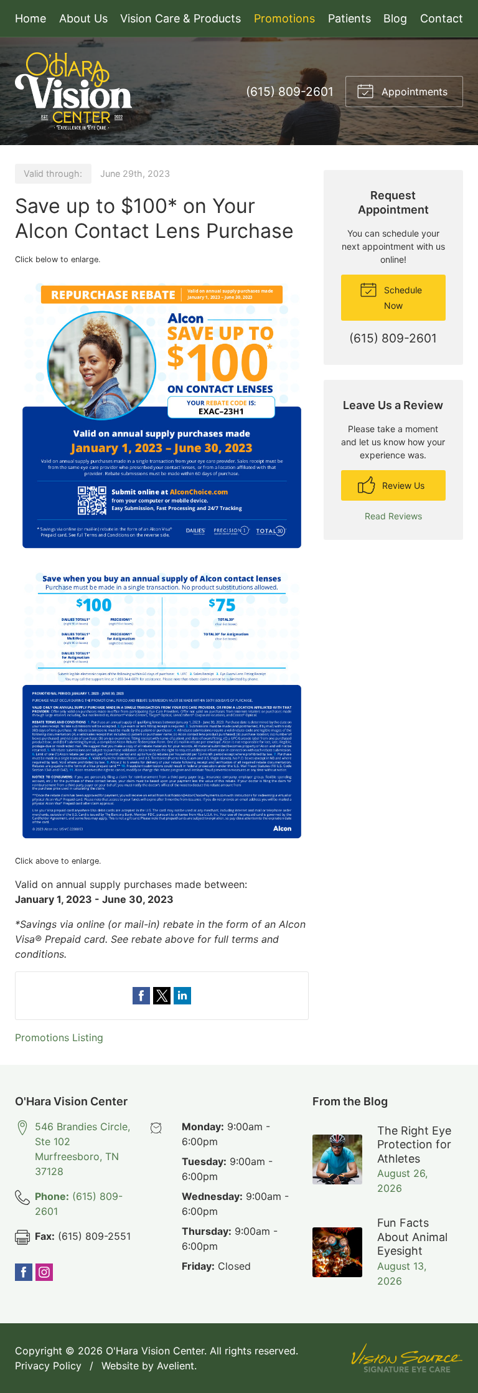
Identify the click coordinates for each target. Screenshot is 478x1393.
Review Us (402, 485)
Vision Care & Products (180, 18)
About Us (83, 18)
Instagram (44, 1272)
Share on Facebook (141, 995)
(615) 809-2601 (290, 91)
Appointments (413, 91)
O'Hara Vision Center (155, 1350)
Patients (349, 18)
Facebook (23, 1272)
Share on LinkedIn (182, 995)
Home (30, 18)
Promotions (284, 18)
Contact (441, 18)
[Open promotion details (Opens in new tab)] (162, 560)
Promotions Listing (59, 1037)
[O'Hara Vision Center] (73, 91)
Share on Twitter (162, 995)
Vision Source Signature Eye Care (407, 1357)
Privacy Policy (48, 1365)
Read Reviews (393, 516)
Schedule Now (402, 298)
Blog (395, 18)
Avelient (175, 1365)
